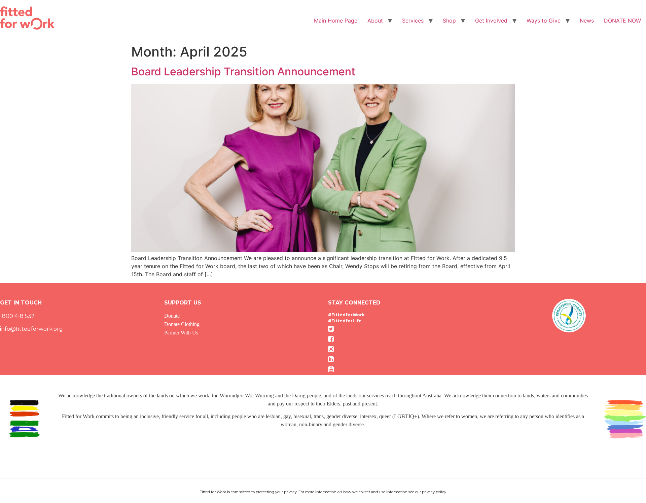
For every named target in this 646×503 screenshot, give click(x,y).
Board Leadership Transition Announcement (243, 71)
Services (413, 20)
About (375, 20)
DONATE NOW (622, 20)
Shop (449, 20)
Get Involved (491, 20)
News (587, 20)
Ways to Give (544, 20)
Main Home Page (335, 20)
